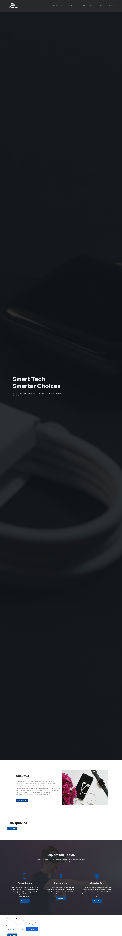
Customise (11, 929)
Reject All (21, 929)
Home (45, 6)
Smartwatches (73, 6)
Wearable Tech (88, 6)
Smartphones (57, 6)
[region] (21, 924)
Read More (12, 828)
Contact (112, 6)
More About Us (21, 800)
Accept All (32, 929)
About (101, 6)
